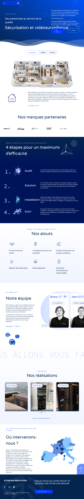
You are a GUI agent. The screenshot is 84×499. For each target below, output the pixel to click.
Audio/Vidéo (12, 385)
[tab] (32, 52)
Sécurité (62, 385)
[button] (18, 3)
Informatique (37, 385)
